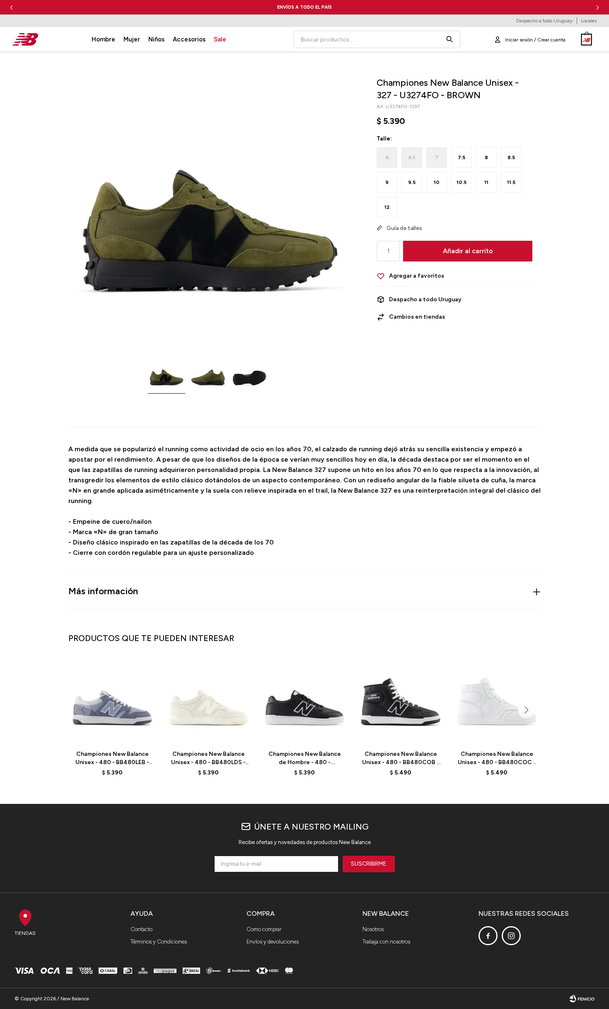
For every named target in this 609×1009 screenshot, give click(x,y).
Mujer (131, 39)
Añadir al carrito (468, 251)
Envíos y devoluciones (273, 942)
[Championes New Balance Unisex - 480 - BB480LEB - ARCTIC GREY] (112, 700)
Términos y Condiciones (158, 942)
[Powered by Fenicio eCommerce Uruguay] (582, 998)
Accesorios (189, 39)
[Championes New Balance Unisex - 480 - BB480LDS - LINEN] (208, 700)
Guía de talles (404, 228)
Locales (589, 21)
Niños (156, 39)
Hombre (103, 39)
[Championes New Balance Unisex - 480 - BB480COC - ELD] (497, 700)
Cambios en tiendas (417, 316)
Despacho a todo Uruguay (544, 21)
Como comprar (264, 929)
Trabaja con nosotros (386, 942)
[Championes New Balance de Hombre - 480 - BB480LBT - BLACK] (304, 700)
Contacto (141, 929)
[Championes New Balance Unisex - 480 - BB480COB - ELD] (401, 700)
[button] (597, 7)
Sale (220, 39)
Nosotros (373, 929)
